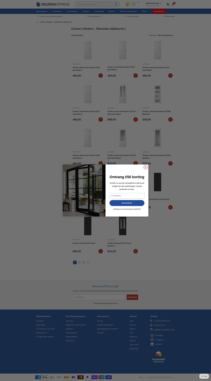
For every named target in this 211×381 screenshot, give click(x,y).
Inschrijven (127, 203)
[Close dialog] (145, 167)
